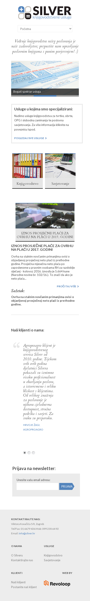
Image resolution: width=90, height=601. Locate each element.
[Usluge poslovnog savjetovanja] (60, 177)
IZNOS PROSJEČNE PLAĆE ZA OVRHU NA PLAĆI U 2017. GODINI (42, 248)
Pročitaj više (66, 286)
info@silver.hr (27, 533)
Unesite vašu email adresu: (33, 480)
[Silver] (45, 19)
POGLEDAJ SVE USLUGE (29, 138)
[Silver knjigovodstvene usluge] (27, 177)
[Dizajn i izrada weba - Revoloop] (57, 585)
